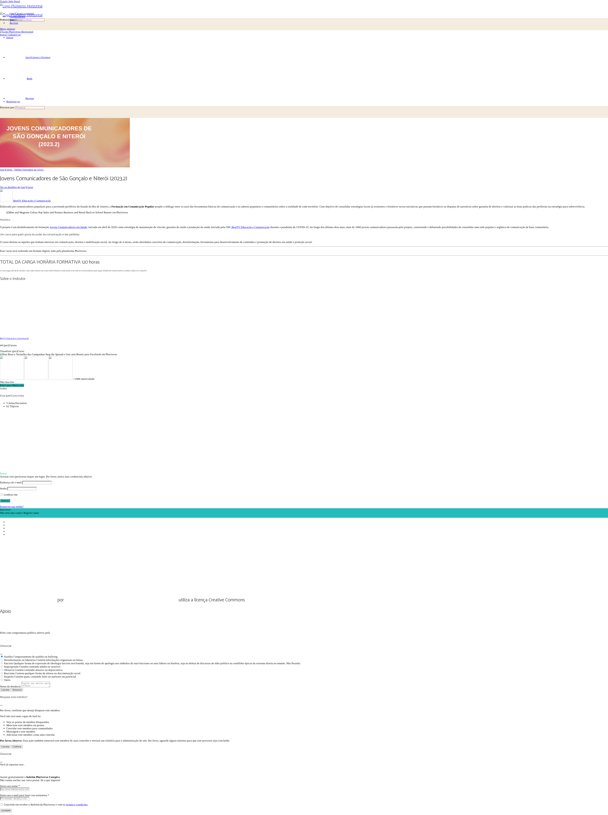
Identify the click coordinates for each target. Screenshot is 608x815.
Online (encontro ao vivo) (29, 169)
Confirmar (17, 746)
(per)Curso (6, 169)
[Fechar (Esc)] (1, 654)
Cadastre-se (14, 34)
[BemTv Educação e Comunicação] (24, 331)
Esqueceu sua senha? (12, 506)
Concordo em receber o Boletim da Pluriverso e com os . (46, 804)
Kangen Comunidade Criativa (72, 632)
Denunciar (17, 690)
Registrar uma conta (11, 516)
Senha (3, 488)
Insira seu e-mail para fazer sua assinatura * (24, 795)
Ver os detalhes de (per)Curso (16, 187)
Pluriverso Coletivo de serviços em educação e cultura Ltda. (121, 600)
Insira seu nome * (10, 786)
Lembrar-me (10, 494)
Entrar (3, 34)
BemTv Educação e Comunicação (14, 338)
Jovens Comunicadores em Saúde (68, 227)
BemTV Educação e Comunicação (250, 227)
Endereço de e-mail (11, 482)
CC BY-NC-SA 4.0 (262, 600)
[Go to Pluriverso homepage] (21, 6)
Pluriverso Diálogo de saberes (28, 600)
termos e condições (77, 804)
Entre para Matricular (12, 385)
